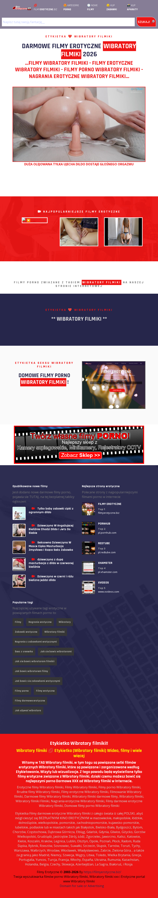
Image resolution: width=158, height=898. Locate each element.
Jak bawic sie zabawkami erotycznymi (37, 681)
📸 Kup (132, 7)
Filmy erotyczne (45, 691)
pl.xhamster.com (107, 572)
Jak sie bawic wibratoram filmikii (35, 661)
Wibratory (65, 622)
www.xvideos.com (108, 591)
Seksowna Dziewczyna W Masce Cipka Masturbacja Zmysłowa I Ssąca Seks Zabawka (51, 546)
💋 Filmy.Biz (45, 7)
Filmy (18, 622)
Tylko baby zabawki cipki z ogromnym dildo (51, 510)
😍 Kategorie (71, 7)
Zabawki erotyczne (26, 632)
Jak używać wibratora (28, 710)
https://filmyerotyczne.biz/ (102, 872)
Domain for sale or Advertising (82, 886)
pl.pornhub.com (107, 532)
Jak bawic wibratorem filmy (31, 671)
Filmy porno (22, 691)
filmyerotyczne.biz (108, 513)
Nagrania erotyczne (40, 622)
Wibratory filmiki (55, 632)
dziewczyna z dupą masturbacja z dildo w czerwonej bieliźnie (51, 563)
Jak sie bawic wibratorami (56, 651)
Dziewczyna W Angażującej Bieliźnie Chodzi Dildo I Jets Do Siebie (51, 529)
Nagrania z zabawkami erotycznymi (36, 641)
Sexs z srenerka (24, 651)
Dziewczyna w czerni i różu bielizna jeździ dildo (51, 578)
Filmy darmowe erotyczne (30, 700)
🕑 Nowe (92, 7)
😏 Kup (111, 7)
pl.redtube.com (107, 552)
